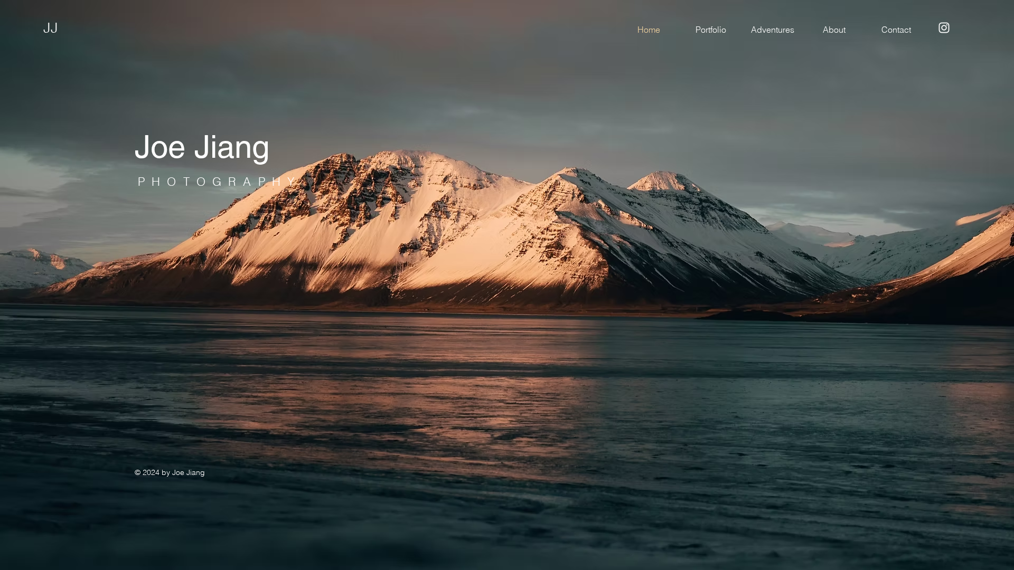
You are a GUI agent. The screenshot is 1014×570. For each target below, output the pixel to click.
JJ (50, 27)
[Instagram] (944, 28)
